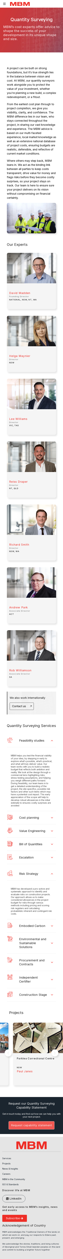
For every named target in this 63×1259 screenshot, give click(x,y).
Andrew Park (18, 607)
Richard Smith (19, 544)
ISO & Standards (10, 1184)
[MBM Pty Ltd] (20, 4)
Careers (6, 1174)
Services (6, 1158)
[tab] (31, 740)
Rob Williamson (20, 670)
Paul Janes (25, 1071)
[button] (8, 1053)
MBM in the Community (13, 1179)
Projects (6, 1163)
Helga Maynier (19, 356)
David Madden (19, 293)
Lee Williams (18, 418)
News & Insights (10, 1168)
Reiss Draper (18, 481)
